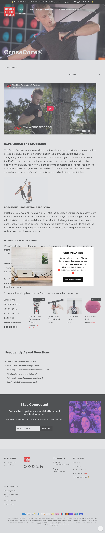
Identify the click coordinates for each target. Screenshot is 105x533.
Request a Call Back (73, 280)
